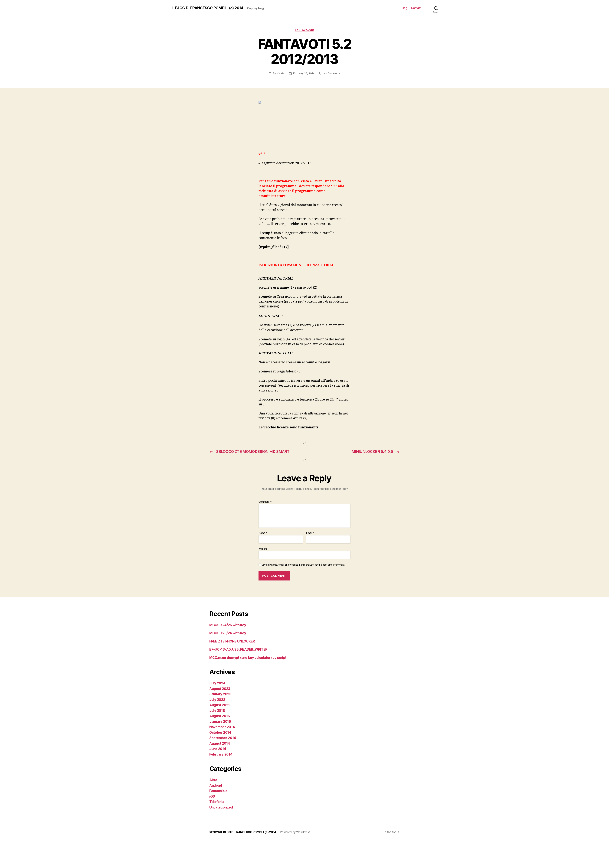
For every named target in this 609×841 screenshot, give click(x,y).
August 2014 (219, 743)
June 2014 (217, 749)
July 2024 (217, 683)
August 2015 (219, 716)
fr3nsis (280, 73)
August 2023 (219, 689)
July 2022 (217, 700)
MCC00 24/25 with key (227, 625)
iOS (212, 796)
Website (263, 548)
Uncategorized (221, 807)
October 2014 (220, 732)
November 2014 (222, 727)
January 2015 (220, 722)
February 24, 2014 (303, 73)
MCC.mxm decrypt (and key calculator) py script (247, 658)
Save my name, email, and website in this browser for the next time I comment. (303, 564)
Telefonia (216, 802)
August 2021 (219, 705)
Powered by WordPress (295, 832)
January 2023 (220, 694)
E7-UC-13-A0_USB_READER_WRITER (238, 649)
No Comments (332, 73)
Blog (404, 8)
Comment (265, 501)
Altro (213, 780)
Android (215, 785)
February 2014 (220, 754)
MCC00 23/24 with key (227, 633)
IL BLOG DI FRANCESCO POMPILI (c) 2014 (207, 8)
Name (263, 533)
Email (310, 533)
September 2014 (222, 738)
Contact (416, 8)
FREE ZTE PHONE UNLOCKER (232, 641)
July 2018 (217, 711)
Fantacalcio (304, 30)
